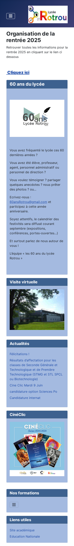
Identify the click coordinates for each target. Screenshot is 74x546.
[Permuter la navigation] (10, 16)
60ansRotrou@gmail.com (28, 202)
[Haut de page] (67, 539)
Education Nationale (25, 536)
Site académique (22, 530)
